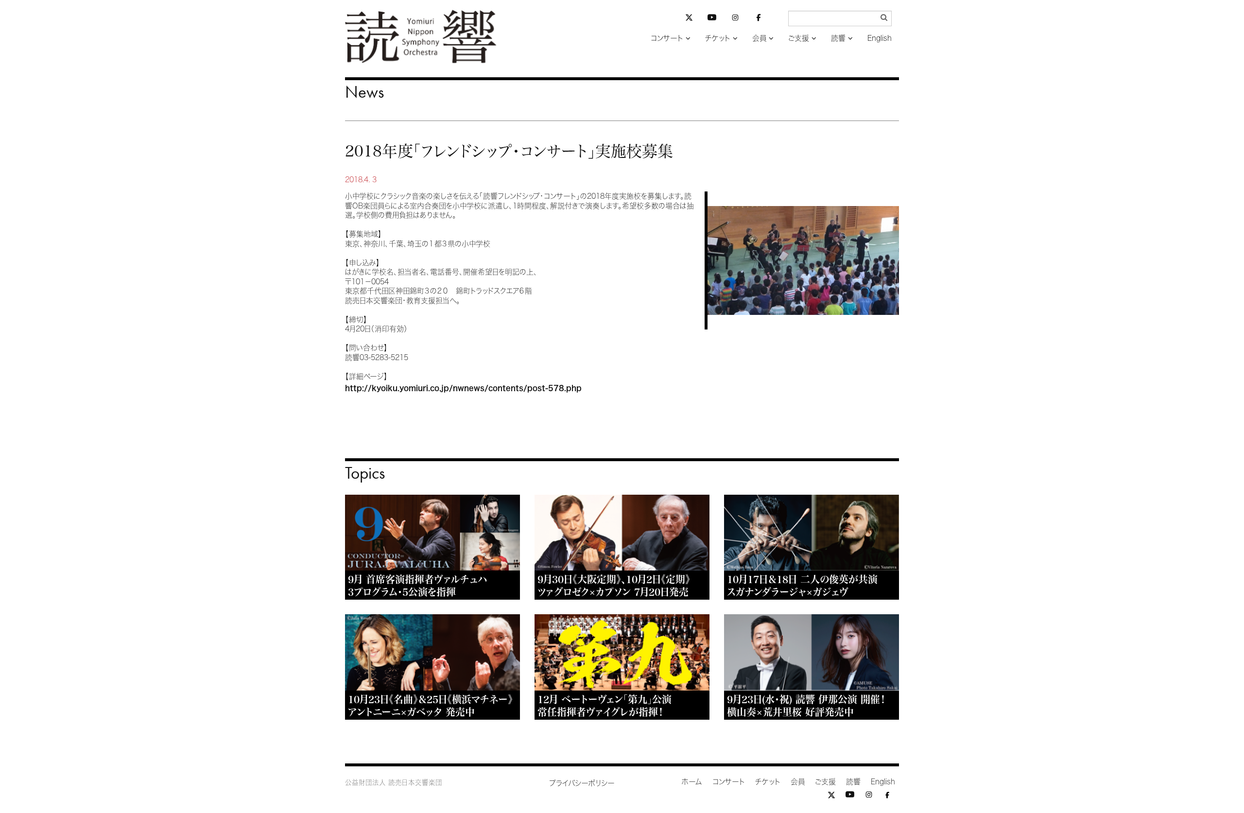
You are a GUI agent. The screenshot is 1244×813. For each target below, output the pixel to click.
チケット (717, 38)
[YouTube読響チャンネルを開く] (712, 19)
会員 (759, 38)
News (364, 92)
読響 (838, 38)
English (879, 38)
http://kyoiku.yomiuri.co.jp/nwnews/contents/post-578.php (463, 388)
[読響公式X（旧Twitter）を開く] (689, 18)
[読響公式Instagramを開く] (735, 19)
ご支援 (798, 38)
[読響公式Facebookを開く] (758, 19)
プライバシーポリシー (582, 783)
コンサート (667, 38)
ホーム (692, 781)
